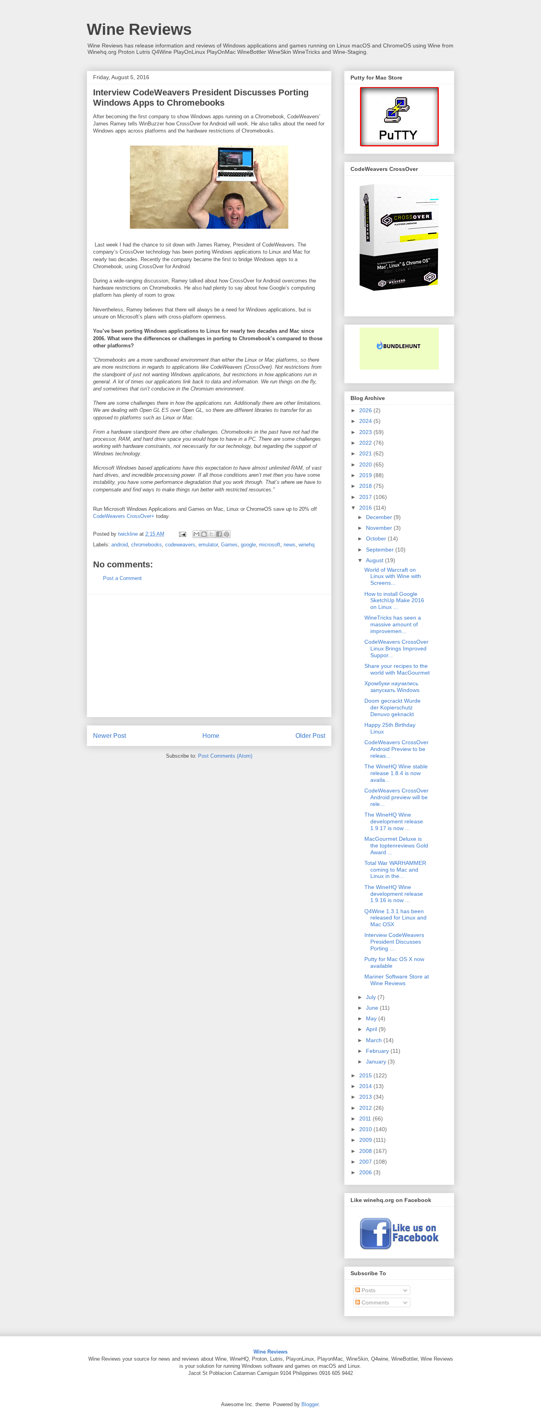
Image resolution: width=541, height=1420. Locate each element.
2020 (366, 464)
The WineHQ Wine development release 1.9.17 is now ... (393, 821)
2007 (366, 1161)
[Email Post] (182, 534)
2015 (366, 1075)
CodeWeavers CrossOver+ (123, 516)
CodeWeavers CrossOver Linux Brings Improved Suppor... (396, 648)
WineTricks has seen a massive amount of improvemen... (392, 624)
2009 (366, 1140)
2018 (366, 486)
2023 (366, 432)
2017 (366, 497)
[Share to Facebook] (219, 534)
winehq (306, 545)
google (248, 545)
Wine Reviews (139, 29)
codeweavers (180, 545)
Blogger (309, 1404)
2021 (366, 453)
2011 (366, 1118)
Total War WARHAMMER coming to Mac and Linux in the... (395, 870)
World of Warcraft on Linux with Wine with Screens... (392, 576)
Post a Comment (122, 578)
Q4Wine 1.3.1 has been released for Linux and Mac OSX (395, 918)
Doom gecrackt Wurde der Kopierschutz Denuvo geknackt (392, 707)
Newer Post (109, 735)
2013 (366, 1097)
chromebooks (146, 545)
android (119, 545)
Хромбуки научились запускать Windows (391, 686)
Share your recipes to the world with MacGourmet (397, 669)
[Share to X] (211, 534)
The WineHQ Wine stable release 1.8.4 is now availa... (396, 773)
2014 (366, 1086)
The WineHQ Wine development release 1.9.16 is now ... (393, 894)
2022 (366, 443)
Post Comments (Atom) (225, 756)
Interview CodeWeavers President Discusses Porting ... (394, 942)
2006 (366, 1172)
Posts (367, 1290)
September (380, 549)
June (373, 1008)
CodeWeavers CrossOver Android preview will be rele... (396, 797)
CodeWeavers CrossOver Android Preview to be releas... (396, 749)
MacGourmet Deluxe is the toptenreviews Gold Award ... (396, 845)
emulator (208, 545)
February (378, 1051)
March (374, 1040)
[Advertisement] (209, 655)
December (380, 517)
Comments (374, 1302)
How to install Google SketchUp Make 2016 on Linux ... (394, 600)
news (289, 545)
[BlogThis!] (204, 534)
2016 (366, 507)
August (375, 560)
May (372, 1018)
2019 (366, 475)
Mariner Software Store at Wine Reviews (396, 979)
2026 (366, 410)
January (377, 1061)
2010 (366, 1129)
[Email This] (196, 534)
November (380, 528)
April (372, 1029)
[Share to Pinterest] (226, 534)
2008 (366, 1151)
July (371, 997)
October (377, 538)
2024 (366, 421)
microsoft (269, 545)
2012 (366, 1108)
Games (229, 545)
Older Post (310, 735)
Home (210, 735)
